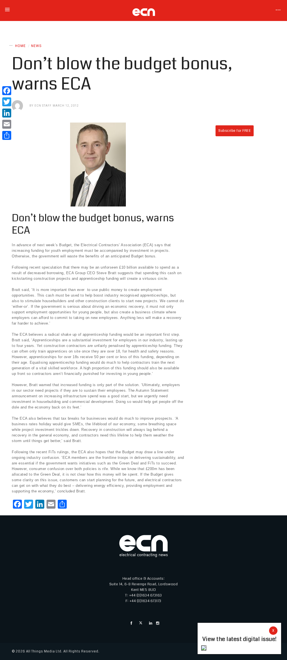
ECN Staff (43, 105)
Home (20, 46)
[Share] (6, 135)
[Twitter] (6, 101)
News (36, 46)
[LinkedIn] (6, 113)
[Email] (6, 124)
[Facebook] (6, 90)
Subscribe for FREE (234, 130)
